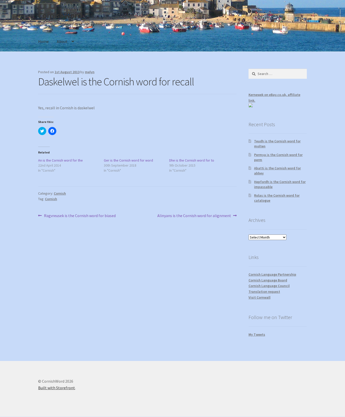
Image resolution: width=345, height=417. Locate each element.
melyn (89, 72)
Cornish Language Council (269, 285)
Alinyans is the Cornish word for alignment (194, 216)
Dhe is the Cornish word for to (191, 160)
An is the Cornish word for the (60, 160)
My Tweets (257, 334)
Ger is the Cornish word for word (128, 160)
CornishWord (60, 15)
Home (43, 41)
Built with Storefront (56, 387)
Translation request (264, 291)
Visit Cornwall (259, 297)
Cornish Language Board (268, 280)
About (62, 41)
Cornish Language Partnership (272, 274)
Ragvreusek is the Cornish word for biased (80, 216)
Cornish (60, 193)
